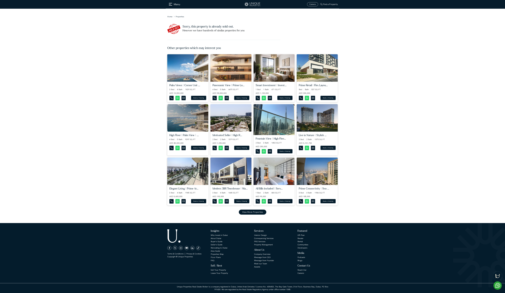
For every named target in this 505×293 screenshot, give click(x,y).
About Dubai (216, 238)
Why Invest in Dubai (219, 235)
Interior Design (260, 235)
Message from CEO (262, 257)
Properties (180, 16)
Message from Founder (264, 260)
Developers (302, 248)
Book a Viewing (198, 98)
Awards (257, 267)
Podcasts (301, 257)
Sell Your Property (218, 270)
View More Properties (252, 212)
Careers (312, 4)
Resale (300, 238)
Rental (300, 241)
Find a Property (330, 4)
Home (169, 16)
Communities (302, 244)
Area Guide (215, 251)
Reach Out (301, 270)
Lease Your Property (219, 273)
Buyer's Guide (216, 241)
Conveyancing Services (264, 238)
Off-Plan (301, 235)
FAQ (212, 260)
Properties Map (217, 254)
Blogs (299, 260)
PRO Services (259, 241)
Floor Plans (216, 257)
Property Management (263, 244)
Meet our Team (260, 263)
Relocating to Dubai (219, 248)
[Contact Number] (171, 97)
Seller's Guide (216, 244)
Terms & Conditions (175, 254)
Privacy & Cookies (193, 254)
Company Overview (262, 254)
